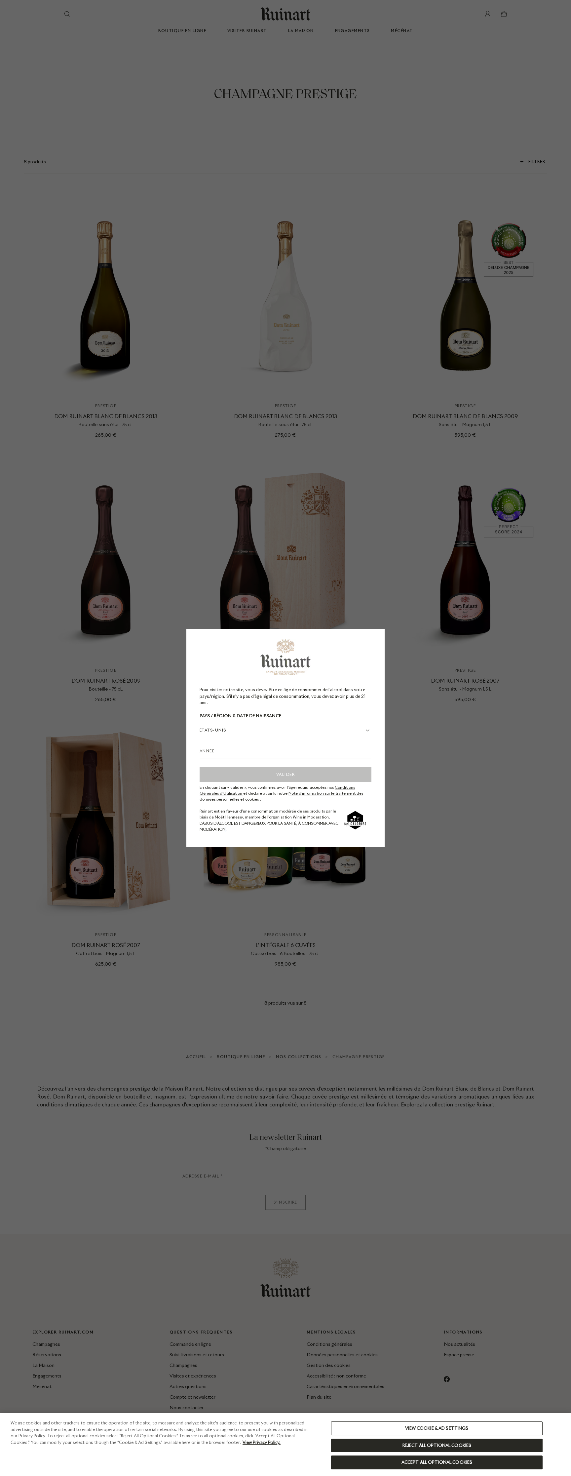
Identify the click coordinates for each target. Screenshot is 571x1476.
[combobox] (285, 730)
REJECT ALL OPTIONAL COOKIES (437, 1445)
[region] (285, 1444)
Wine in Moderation (311, 817)
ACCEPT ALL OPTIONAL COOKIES (437, 1462)
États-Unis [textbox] (213, 730)
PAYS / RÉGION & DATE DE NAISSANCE (240, 716)
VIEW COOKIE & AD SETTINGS (436, 1428)
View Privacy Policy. (262, 1442)
